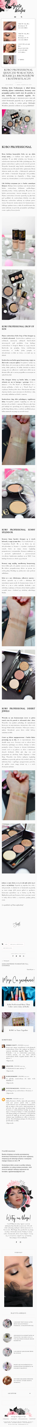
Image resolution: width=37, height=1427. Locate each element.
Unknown (9, 1098)
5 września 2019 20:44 (25, 1088)
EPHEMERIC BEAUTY (11, 1045)
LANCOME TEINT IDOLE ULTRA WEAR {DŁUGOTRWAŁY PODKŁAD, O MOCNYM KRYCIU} (23, 1323)
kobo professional (7, 948)
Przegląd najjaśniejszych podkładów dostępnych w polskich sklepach (23, 1366)
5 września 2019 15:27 (23, 1076)
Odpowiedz (9, 1061)
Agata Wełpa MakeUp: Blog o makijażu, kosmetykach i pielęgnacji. (19, 1422)
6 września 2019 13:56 (18, 1098)
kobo (6, 944)
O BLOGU (6, 1419)
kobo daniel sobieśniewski (16, 944)
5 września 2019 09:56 (23, 1045)
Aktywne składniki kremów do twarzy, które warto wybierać (23, 1380)
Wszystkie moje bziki (12, 1088)
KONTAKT (33, 1419)
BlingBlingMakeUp (11, 1076)
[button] (9, 16)
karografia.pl (23, 1424)
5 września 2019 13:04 (19, 1066)
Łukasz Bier (9, 1066)
